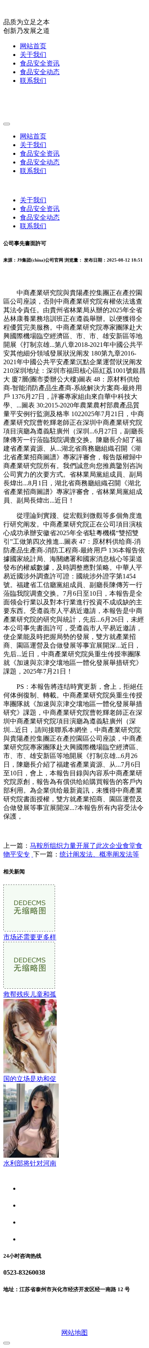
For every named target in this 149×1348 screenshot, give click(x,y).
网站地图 (74, 1332)
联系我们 (33, 80)
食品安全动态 (40, 71)
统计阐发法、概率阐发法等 (99, 854)
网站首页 (33, 45)
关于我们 (33, 54)
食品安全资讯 (40, 63)
